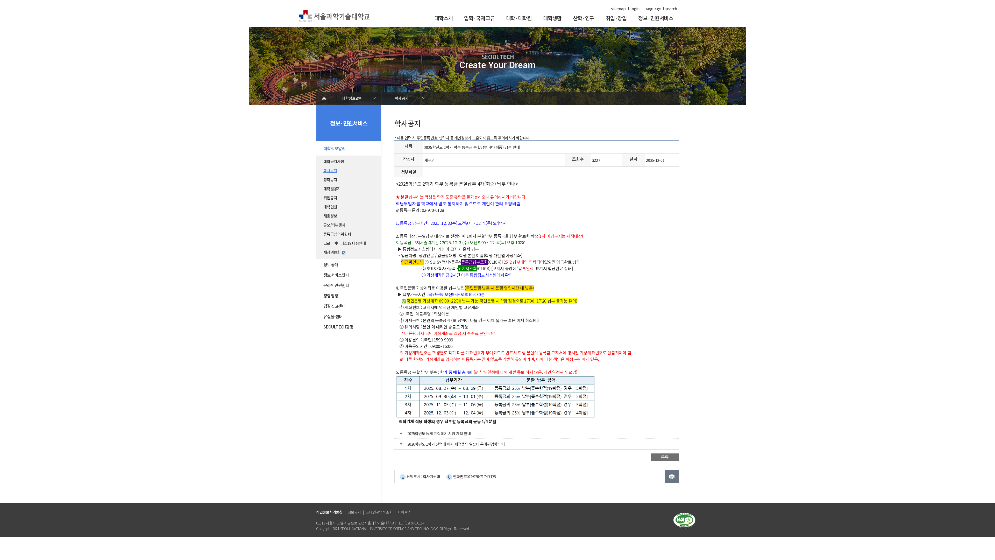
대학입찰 (330, 206)
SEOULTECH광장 (338, 327)
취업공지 (330, 197)
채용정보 (330, 216)
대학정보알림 (352, 98)
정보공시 (354, 512)
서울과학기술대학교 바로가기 (334, 16)
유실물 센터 (333, 316)
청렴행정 (330, 295)
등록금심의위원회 (337, 234)
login (634, 8)
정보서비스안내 (336, 275)
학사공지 (401, 98)
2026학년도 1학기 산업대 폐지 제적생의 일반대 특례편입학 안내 (456, 444)
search (671, 8)
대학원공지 (331, 188)
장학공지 (330, 179)
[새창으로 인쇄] (672, 476)
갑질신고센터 (334, 306)
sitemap (618, 8)
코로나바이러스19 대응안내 (344, 243)
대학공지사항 (333, 161)
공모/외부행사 (334, 225)
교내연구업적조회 (379, 512)
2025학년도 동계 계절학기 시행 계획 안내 (439, 433)
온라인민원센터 (336, 285)
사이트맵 (404, 512)
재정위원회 (331, 252)
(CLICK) (481, 262)
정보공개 (330, 264)
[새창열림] (684, 520)
